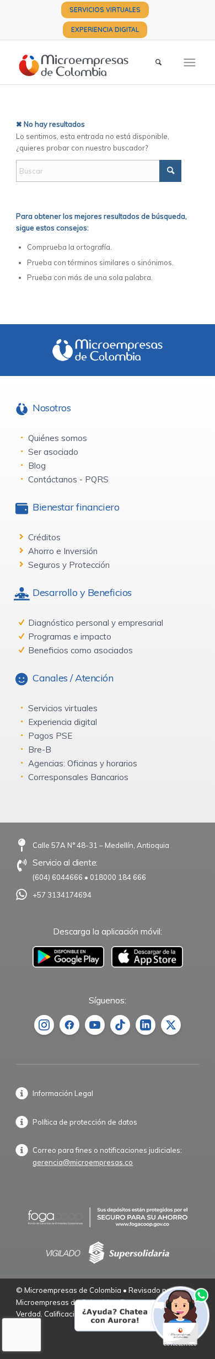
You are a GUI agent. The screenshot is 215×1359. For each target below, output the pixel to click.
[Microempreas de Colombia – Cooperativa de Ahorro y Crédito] (89, 62)
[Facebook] (69, 1025)
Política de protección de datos (85, 1122)
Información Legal (63, 1093)
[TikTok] (120, 1025)
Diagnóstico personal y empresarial (95, 622)
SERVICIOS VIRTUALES (105, 10)
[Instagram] (44, 1025)
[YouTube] (95, 1025)
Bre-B (39, 749)
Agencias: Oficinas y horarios (82, 763)
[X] (171, 1025)
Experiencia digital (62, 722)
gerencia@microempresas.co (83, 1162)
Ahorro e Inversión (63, 551)
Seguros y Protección (69, 565)
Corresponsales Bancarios (78, 777)
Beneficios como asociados (80, 650)
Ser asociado (53, 452)
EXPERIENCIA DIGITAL (105, 29)
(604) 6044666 (58, 877)
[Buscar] (158, 62)
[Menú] (189, 62)
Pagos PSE (50, 735)
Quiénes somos (57, 438)
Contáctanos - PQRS (68, 479)
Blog (37, 465)
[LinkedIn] (145, 1025)
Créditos (44, 537)
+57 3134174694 (62, 894)
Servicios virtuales (63, 708)
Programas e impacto (69, 636)
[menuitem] (105, 10)
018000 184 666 (118, 877)
